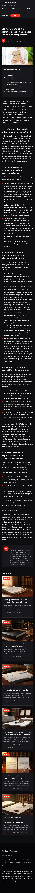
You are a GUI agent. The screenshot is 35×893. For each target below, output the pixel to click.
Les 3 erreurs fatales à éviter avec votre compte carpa (14, 645)
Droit (28, 8)
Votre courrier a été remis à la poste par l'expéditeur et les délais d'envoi (17, 689)
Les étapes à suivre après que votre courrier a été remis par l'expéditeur (17, 733)
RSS (3, 865)
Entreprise (16, 12)
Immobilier (6, 12)
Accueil (5, 8)
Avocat (21, 8)
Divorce (25, 12)
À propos (5, 15)
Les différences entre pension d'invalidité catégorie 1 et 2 (14, 777)
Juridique (13, 8)
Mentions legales (26, 862)
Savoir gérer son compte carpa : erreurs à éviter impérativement (15, 601)
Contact (15, 15)
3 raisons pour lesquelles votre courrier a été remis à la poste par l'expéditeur (13, 820)
